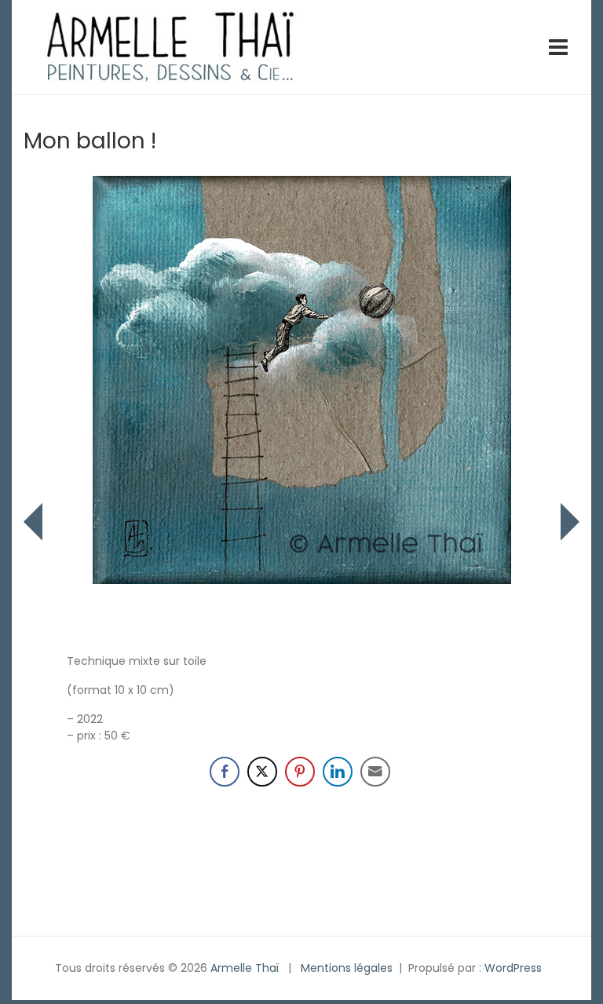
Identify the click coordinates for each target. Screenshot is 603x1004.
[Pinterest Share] (300, 772)
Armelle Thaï (244, 968)
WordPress (513, 968)
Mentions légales (347, 968)
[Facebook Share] (224, 772)
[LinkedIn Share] (338, 772)
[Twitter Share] (262, 772)
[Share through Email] (375, 772)
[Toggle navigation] (558, 47)
